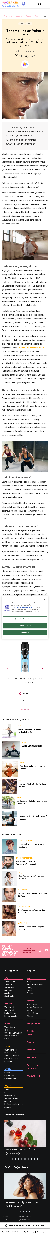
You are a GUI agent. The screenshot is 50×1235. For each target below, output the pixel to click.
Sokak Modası (10, 1053)
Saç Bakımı (8, 990)
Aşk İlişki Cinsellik (11, 1098)
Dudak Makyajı (10, 1013)
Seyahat (31, 1042)
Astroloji (7, 1107)
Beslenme (31, 993)
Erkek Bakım (9, 1075)
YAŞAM (7, 1086)
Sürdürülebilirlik (34, 1076)
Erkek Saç (8, 1073)
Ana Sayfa (8, 16)
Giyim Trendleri (10, 1050)
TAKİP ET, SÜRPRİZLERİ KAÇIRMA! (29, 950)
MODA (7, 1046)
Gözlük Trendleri (11, 1058)
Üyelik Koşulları (24, 1220)
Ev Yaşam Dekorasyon (13, 1104)
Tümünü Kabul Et (25, 632)
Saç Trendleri (9, 996)
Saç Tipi (7, 993)
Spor (36, 16)
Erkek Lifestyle (10, 1078)
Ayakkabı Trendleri (11, 1056)
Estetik (29, 990)
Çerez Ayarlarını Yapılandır (25, 619)
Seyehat (7, 1101)
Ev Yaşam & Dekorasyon (32, 1066)
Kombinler (8, 1061)
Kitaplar (30, 1016)
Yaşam (19, 16)
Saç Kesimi (8, 985)
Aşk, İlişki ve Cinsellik (32, 1032)
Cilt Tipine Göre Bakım (13, 1033)
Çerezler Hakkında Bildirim (22, 607)
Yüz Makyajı (9, 1007)
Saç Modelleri (9, 982)
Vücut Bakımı (9, 1027)
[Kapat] (44, 599)
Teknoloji (31, 1057)
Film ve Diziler (32, 1013)
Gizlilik (5, 1220)
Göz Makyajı (9, 1010)
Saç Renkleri (9, 987)
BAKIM (7, 1023)
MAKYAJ (8, 1003)
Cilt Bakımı (8, 1030)
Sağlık (28, 16)
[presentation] (8, 668)
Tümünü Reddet (25, 626)
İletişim (5, 1217)
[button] (21, 709)
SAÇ (6, 978)
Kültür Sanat (32, 1004)
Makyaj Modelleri (11, 1016)
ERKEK (7, 1069)
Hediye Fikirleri (10, 1095)
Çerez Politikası (24, 1217)
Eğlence (7, 1092)
